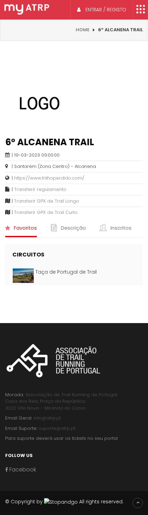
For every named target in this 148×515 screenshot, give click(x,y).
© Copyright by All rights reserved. (64, 501)
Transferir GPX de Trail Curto (46, 212)
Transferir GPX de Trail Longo (46, 201)
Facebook (22, 469)
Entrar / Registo (105, 9)
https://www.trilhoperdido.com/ (49, 178)
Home (82, 29)
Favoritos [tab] (24, 228)
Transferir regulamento (40, 189)
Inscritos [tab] (120, 228)
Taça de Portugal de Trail (66, 271)
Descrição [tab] (73, 228)
